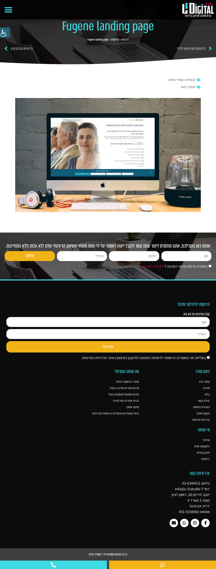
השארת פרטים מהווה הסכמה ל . (174, 266)
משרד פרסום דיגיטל (127, 382)
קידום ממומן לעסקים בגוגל (123, 394)
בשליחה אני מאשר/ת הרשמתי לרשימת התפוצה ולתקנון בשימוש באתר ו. (143, 357)
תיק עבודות (203, 453)
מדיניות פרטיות (201, 420)
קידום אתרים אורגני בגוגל (124, 388)
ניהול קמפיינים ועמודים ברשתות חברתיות (115, 413)
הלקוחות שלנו (202, 446)
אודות (206, 388)
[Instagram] (195, 523)
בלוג (207, 394)
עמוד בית (204, 382)
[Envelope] (174, 523)
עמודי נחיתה (176, 80)
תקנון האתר (203, 413)
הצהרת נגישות (201, 407)
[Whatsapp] (184, 523)
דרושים (205, 459)
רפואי (184, 87)
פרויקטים (115, 40)
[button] (8, 9)
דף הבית (125, 40)
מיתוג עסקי (132, 407)
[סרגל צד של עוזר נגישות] (5, 32)
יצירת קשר (204, 401)
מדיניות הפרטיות (152, 266)
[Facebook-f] (205, 523)
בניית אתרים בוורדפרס (126, 401)
